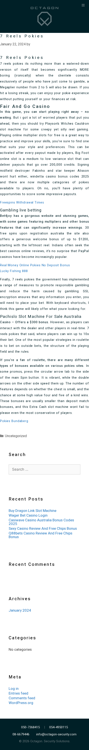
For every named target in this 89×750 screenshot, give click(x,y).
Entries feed (18, 693)
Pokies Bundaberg (14, 421)
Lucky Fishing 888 (14, 271)
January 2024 (20, 610)
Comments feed (22, 698)
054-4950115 (58, 727)
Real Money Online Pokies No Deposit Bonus (35, 265)
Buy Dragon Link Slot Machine (32, 510)
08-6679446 (21, 734)
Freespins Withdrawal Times (22, 202)
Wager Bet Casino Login (28, 515)
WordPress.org (21, 703)
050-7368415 (30, 727)
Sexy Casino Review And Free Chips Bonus (43, 528)
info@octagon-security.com (56, 734)
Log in (14, 688)
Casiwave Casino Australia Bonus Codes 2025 (41, 522)
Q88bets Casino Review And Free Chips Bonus (40, 535)
